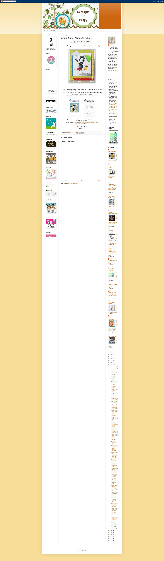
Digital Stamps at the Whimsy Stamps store (82, 42)
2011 (111, 540)
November (113, 368)
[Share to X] (80, 133)
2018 (111, 362)
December (113, 366)
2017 (111, 364)
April (112, 522)
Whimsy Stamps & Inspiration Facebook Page (86, 122)
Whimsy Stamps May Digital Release (114, 505)
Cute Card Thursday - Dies (114, 461)
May (112, 380)
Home (46, 30)
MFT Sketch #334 (113, 387)
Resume (52, 30)
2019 (111, 360)
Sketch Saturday (112, 260)
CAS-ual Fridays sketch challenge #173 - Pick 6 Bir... (114, 488)
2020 (111, 358)
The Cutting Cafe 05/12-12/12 (113, 107)
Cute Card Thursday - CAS (114, 395)
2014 (111, 534)
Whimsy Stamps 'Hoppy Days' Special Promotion (114, 494)
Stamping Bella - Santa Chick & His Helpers (114, 431)
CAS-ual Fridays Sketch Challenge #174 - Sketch (114, 406)
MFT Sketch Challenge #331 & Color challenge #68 (114, 481)
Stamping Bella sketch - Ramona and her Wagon (114, 470)
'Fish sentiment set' (75, 91)
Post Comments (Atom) (72, 183)
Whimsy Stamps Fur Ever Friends (114, 383)
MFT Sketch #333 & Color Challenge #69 (114, 419)
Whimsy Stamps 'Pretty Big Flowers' (114, 475)
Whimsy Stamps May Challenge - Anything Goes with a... (114, 455)
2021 (111, 356)
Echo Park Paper (112, 284)
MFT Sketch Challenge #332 (114, 465)
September (113, 372)
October (113, 370)
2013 (111, 536)
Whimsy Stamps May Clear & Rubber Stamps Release (114, 413)
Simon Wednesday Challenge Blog (112, 184)
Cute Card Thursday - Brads (114, 442)
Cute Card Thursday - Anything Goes (114, 499)
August (112, 374)
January (113, 528)
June (112, 378)
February (113, 526)
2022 (111, 354)
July (112, 376)
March (112, 524)
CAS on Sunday (112, 151)
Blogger (85, 550)
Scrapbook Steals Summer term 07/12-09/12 (113, 111)
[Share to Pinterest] (83, 133)
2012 (111, 538)
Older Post (100, 180)
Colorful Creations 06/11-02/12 (113, 114)
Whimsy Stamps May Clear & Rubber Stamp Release (114, 425)
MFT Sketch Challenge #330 (114, 514)
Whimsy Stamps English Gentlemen (114, 391)
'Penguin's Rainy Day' (95, 46)
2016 (111, 530)
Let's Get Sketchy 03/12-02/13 (113, 104)
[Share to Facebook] (82, 133)
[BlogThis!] (79, 133)
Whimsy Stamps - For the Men (114, 402)
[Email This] (77, 133)
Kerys (111, 45)
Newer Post (64, 180)
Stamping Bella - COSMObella (114, 399)
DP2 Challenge (112, 336)
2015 (111, 532)
